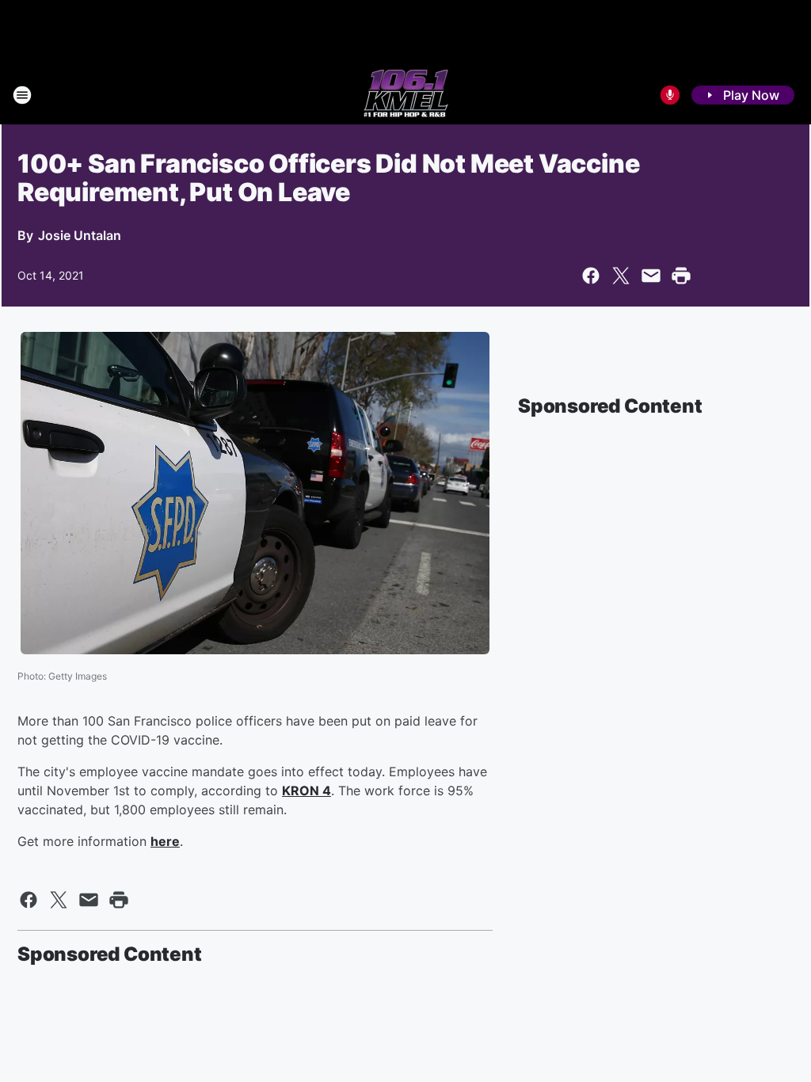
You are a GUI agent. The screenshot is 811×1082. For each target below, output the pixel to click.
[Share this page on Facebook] (591, 276)
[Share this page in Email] (651, 276)
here (165, 841)
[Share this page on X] (621, 276)
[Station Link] (406, 95)
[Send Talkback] (670, 95)
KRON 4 (306, 790)
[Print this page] (681, 276)
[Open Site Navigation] (22, 95)
